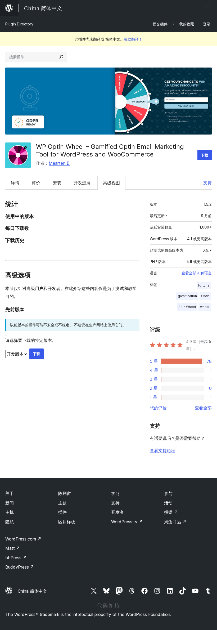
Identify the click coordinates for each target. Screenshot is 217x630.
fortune (204, 285)
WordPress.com (23, 539)
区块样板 (66, 521)
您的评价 (158, 407)
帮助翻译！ (133, 39)
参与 (168, 493)
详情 (15, 182)
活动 (168, 503)
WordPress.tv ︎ (127, 521)
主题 (62, 503)
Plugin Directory (19, 24)
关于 (9, 493)
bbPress (16, 557)
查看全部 (203, 407)
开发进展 (82, 182)
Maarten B (59, 163)
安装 (57, 182)
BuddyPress (19, 567)
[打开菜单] (208, 8)
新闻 (9, 503)
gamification (187, 296)
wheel (205, 307)
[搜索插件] (61, 57)
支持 (207, 182)
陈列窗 (64, 493)
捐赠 (171, 512)
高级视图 (111, 182)
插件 (62, 512)
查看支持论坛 (162, 450)
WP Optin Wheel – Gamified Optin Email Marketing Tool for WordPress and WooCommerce (110, 150)
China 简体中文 (32, 591)
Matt (12, 548)
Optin (205, 296)
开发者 (117, 512)
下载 (204, 155)
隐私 (9, 521)
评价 (36, 182)
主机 (9, 512)
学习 (115, 493)
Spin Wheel (187, 307)
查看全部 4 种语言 (197, 273)
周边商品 (175, 521)
